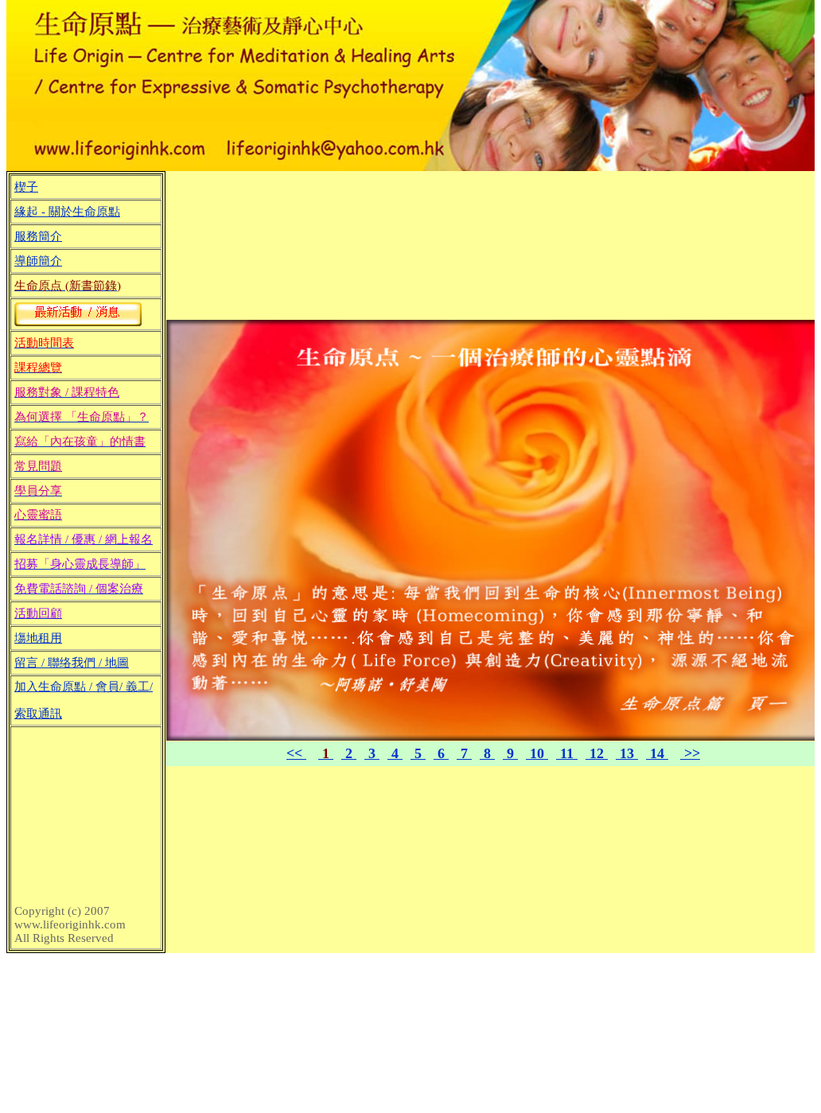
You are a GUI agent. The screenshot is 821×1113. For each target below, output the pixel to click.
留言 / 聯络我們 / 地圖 (71, 662)
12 (597, 753)
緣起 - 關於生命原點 (67, 211)
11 (567, 753)
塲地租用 (38, 638)
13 (627, 753)
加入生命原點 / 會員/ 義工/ (83, 686)
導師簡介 (38, 261)
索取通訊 (38, 713)
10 (537, 753)
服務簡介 (38, 236)
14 (657, 753)
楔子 (26, 187)
